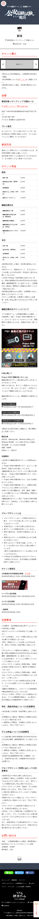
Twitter (31, 902)
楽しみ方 (31, 883)
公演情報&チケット (21, 883)
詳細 (28, 574)
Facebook (6, 905)
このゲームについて (7, 883)
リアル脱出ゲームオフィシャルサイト (14, 902)
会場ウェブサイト (10, 106)
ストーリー (22, 880)
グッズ (4, 886)
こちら (23, 79)
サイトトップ (5, 880)
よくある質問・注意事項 (23, 886)
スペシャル (11, 886)
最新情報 (14, 880)
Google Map (23, 106)
